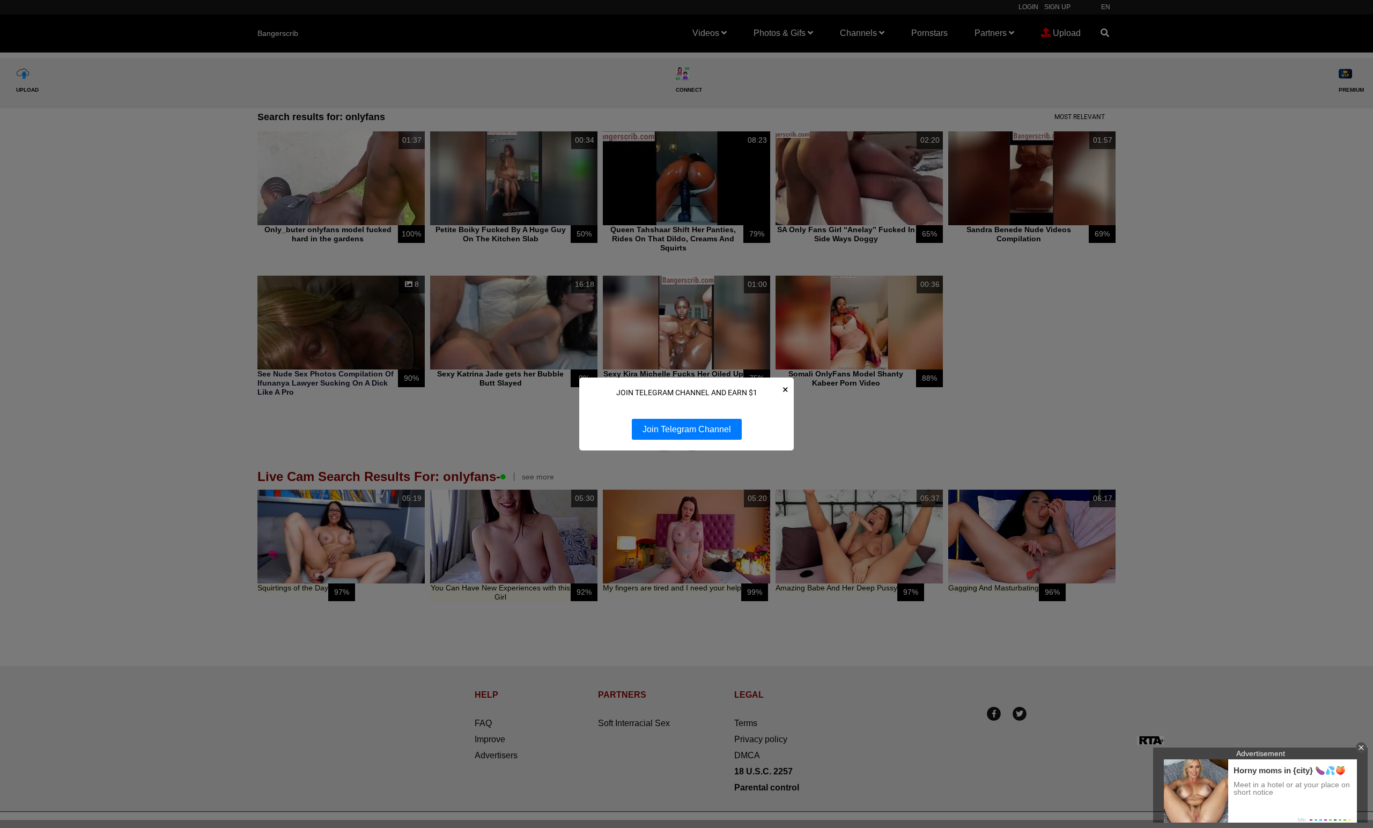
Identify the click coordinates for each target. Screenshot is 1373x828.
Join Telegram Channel (687, 429)
